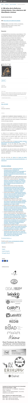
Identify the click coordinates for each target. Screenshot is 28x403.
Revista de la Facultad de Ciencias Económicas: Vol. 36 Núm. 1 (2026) (14, 228)
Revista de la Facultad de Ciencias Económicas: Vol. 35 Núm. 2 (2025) (13, 197)
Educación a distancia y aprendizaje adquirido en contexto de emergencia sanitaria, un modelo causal (14, 180)
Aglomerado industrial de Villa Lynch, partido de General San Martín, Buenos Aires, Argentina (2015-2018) (15, 233)
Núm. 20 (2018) (13, 4)
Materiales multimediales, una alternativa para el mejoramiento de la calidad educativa (15, 215)
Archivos (6, 4)
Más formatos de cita (6, 97)
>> (10, 238)
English (3, 249)
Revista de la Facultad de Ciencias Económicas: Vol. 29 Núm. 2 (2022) (14, 183)
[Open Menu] (1, 1)
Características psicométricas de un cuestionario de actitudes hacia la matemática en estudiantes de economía (15, 221)
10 (8, 238)
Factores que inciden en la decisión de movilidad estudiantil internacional (15, 201)
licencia (14, 157)
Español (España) (6, 251)
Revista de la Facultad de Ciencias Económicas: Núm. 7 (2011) (15, 216)
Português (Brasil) (6, 253)
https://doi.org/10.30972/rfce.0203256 (12, 20)
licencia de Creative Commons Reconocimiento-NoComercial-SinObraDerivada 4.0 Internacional (14, 142)
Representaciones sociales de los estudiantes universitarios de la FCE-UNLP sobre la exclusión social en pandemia (14, 188)
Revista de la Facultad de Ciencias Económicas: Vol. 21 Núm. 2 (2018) (14, 203)
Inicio (2, 4)
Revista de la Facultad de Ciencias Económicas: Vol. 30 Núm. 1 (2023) (14, 190)
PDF (4, 80)
